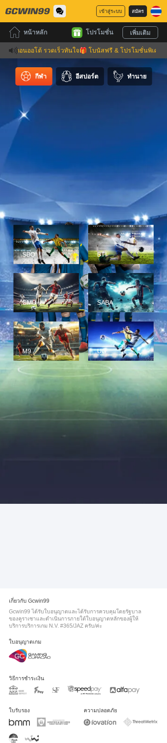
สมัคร (138, 11)
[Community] (59, 11)
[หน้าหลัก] (27, 11)
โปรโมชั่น (100, 32)
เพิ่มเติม (140, 32)
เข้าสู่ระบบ (110, 11)
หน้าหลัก (35, 32)
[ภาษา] (156, 11)
